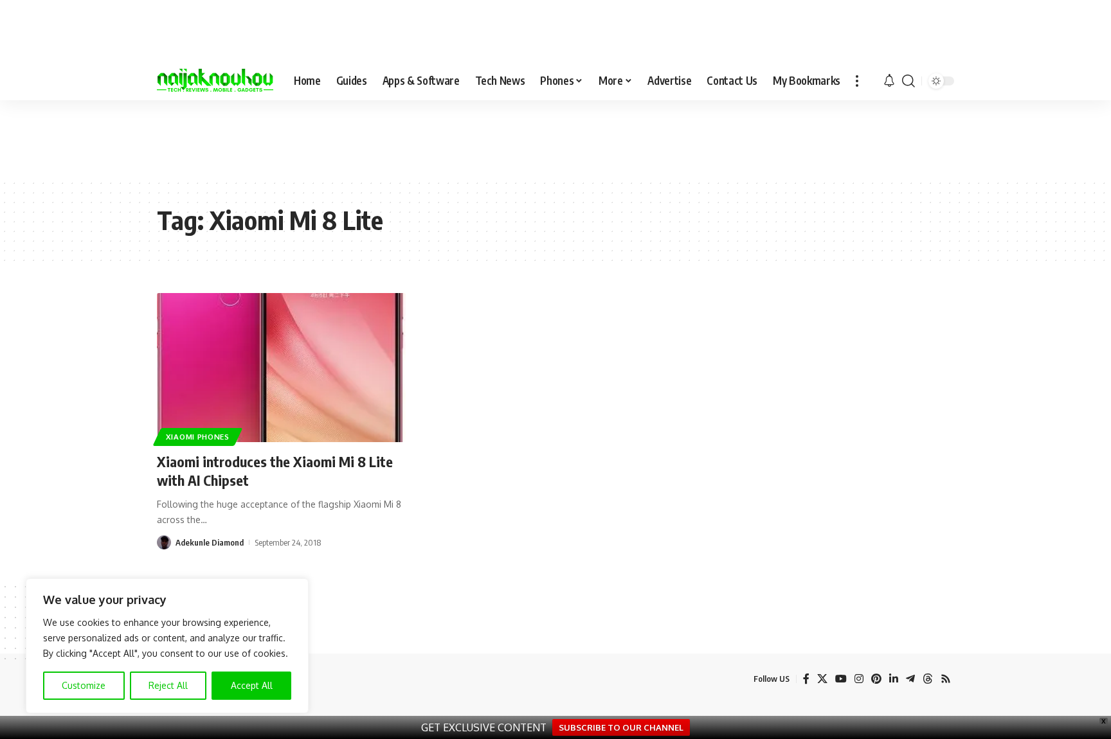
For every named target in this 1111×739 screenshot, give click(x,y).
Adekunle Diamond (210, 542)
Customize (83, 685)
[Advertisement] (555, 139)
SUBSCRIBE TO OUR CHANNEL (621, 727)
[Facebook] (806, 679)
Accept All (252, 685)
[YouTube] (841, 679)
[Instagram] (859, 679)
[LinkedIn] (893, 679)
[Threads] (927, 679)
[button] (857, 81)
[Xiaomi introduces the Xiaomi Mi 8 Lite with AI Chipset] (281, 367)
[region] (167, 645)
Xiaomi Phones (198, 436)
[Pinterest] (876, 679)
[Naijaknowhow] (215, 81)
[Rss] (945, 679)
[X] (822, 679)
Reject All (168, 685)
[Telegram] (910, 679)
